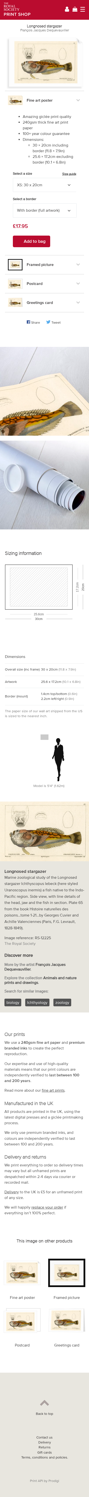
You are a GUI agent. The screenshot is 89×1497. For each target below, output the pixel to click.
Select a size (45, 174)
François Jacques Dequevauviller (44, 30)
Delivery (11, 1192)
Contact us (44, 1437)
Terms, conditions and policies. (44, 1457)
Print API (36, 1481)
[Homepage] (15, 10)
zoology (62, 1002)
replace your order (47, 1207)
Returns (45, 1447)
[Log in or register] (67, 10)
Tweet (56, 322)
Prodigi (53, 1481)
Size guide (69, 174)
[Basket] (74, 10)
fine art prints (53, 1090)
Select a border (24, 199)
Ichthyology (37, 1002)
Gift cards (44, 1452)
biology (12, 1002)
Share (35, 322)
